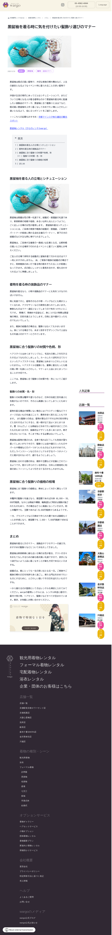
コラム (46, 17)
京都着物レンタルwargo (17, 17)
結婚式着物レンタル (34, 17)
